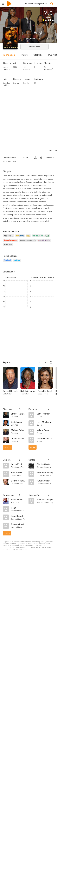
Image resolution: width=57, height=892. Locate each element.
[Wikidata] (8, 246)
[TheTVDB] (47, 237)
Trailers (24, 55)
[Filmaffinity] (20, 237)
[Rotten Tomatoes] (11, 242)
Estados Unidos (6, 84)
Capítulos (38, 55)
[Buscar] (52, 3)
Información (9, 55)
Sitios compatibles (27, 158)
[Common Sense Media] (28, 242)
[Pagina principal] (9, 5)
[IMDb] (29, 237)
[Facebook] (8, 262)
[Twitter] (17, 262)
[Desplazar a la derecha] (45, 362)
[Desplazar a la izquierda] (39, 362)
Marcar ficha (34, 47)
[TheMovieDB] (38, 237)
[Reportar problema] (35, 158)
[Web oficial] (9, 237)
